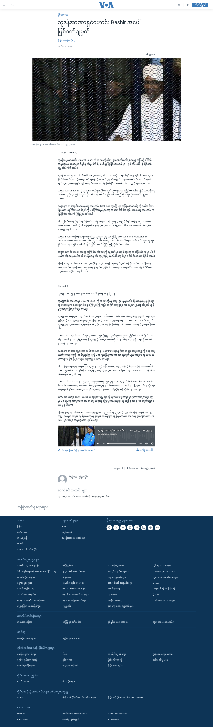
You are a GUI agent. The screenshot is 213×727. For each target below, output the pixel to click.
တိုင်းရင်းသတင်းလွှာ (162, 565)
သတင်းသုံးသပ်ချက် (26, 577)
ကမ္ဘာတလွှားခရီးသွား (117, 577)
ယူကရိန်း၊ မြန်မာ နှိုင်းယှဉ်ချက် (75, 594)
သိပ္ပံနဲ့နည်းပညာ (69, 565)
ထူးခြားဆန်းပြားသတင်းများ (74, 600)
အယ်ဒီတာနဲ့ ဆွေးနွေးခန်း (28, 565)
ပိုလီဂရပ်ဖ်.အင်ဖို (115, 659)
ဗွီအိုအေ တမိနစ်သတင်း (163, 654)
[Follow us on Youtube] (123, 527)
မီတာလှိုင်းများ (68, 681)
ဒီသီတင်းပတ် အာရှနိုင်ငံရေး (120, 583)
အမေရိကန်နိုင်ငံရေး (25, 588)
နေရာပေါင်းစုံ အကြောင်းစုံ (164, 588)
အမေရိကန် (22, 538)
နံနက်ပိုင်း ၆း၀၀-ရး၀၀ (26, 638)
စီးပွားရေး (66, 577)
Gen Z (156, 583)
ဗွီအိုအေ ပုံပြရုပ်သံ (115, 665)
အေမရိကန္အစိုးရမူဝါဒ (71, 719)
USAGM (21, 713)
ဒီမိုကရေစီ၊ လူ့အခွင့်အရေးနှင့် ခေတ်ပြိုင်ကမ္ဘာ (36, 571)
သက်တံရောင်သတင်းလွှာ (164, 600)
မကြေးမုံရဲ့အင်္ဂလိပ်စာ (71, 622)
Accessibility (113, 719)
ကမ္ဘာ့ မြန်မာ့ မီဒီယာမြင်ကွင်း (29, 606)
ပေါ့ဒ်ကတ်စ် (67, 532)
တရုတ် (20, 544)
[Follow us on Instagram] (130, 527)
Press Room (23, 719)
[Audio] (179, 5)
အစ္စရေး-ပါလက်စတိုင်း (27, 549)
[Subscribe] (157, 527)
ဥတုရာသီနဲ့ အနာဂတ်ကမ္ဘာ (73, 571)
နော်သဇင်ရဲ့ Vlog (160, 659)
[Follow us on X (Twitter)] (116, 527)
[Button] (150, 54)
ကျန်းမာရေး (113, 594)
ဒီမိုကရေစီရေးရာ (24, 583)
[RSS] (143, 527)
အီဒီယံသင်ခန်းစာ (24, 622)
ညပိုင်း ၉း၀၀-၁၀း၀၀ (71, 638)
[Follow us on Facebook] (109, 527)
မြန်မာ (19, 526)
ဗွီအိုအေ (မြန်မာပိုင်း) (66, 40)
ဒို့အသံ (156, 594)
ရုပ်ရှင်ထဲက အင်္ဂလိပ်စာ (118, 622)
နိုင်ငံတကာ (63, 14)
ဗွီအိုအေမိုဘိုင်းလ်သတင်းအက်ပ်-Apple (79, 697)
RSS (64, 526)
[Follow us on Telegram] (137, 527)
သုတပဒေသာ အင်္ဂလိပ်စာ (163, 622)
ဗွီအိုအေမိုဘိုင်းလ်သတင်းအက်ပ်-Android (125, 697)
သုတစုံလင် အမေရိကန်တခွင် (165, 577)
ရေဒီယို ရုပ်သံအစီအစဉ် (27, 659)
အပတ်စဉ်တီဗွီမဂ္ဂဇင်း (26, 665)
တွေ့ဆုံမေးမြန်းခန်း (70, 665)
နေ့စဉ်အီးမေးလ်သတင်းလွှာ (73, 538)
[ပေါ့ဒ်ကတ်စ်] (150, 527)
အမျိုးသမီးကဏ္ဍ (115, 600)
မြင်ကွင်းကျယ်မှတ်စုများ (118, 571)
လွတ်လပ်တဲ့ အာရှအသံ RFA (74, 713)
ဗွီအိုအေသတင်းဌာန (108, 434)
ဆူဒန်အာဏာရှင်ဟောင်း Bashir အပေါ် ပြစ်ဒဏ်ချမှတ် (124, 430)
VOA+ (20, 697)
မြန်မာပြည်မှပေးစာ (116, 565)
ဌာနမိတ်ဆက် (23, 681)
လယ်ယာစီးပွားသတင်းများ (73, 588)
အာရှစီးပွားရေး (114, 588)
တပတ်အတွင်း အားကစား (73, 583)
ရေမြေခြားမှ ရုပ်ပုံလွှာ (117, 654)
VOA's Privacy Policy (117, 713)
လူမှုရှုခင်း (66, 606)
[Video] (187, 5)
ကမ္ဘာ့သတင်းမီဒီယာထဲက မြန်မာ (30, 600)
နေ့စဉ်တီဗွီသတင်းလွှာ (26, 654)
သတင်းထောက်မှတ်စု (26, 594)
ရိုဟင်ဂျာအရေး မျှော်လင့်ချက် (121, 606)
